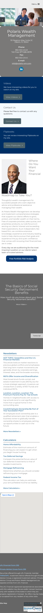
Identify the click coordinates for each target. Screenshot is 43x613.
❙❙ (24, 23)
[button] (35, 4)
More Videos (21, 304)
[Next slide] (40, 19)
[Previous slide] (2, 19)
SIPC (7, 576)
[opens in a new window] (21, 261)
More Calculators (11, 488)
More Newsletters (12, 431)
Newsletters (10, 353)
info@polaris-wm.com (21, 63)
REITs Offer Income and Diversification (20, 376)
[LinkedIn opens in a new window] (21, 69)
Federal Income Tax (12, 477)
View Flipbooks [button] (13, 145)
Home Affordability (12, 444)
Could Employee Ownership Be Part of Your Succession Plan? (20, 410)
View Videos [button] (12, 97)
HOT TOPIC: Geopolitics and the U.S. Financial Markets (19, 359)
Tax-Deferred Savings (13, 456)
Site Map (3, 603)
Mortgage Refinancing (13, 468)
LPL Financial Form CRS (9, 565)
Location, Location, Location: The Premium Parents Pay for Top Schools (20, 394)
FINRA (2, 576)
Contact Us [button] (11, 121)
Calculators (9, 440)
